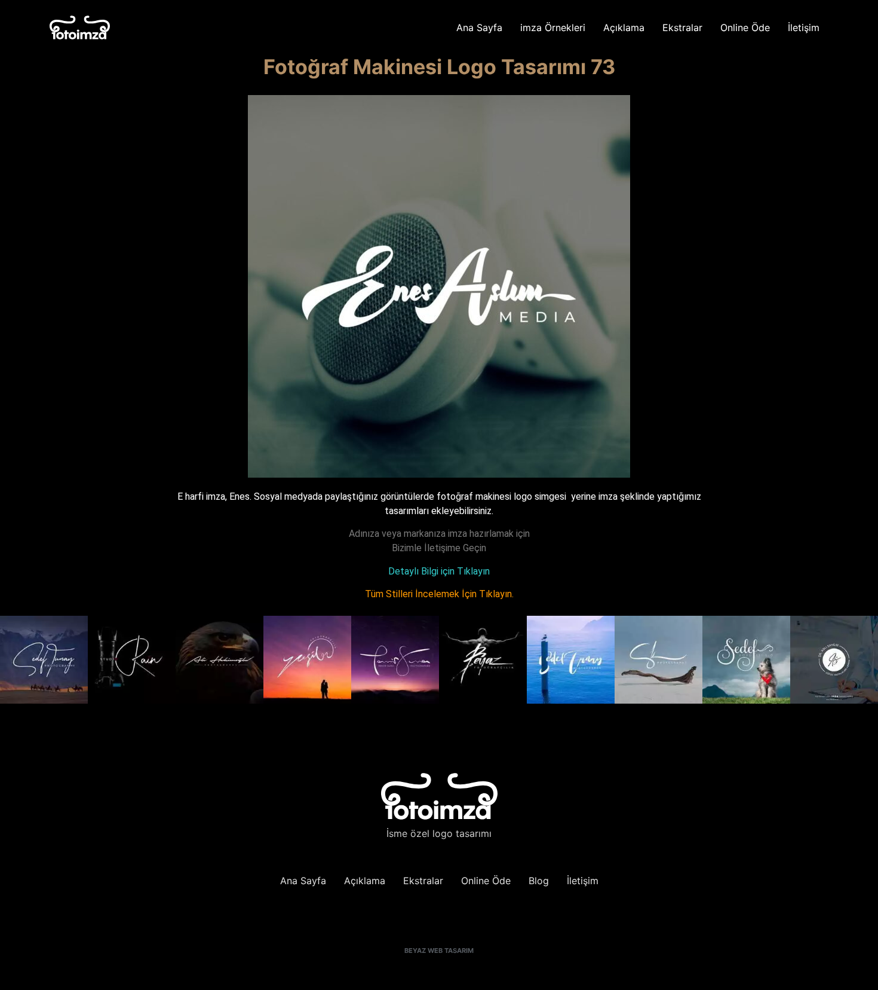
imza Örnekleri (552, 27)
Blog (539, 881)
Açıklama (623, 27)
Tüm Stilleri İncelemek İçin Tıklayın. (439, 594)
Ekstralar (682, 27)
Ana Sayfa (479, 27)
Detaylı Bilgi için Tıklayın (439, 571)
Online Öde (745, 27)
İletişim (803, 27)
